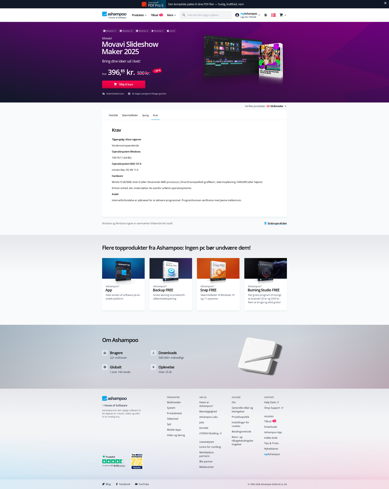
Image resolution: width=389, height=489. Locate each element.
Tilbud (156, 15)
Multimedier (174, 402)
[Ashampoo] (114, 398)
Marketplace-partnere (206, 454)
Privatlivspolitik (240, 417)
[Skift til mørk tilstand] (265, 15)
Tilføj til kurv (126, 84)
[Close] (385, 3)
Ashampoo (272, 454)
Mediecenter (206, 467)
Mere (170, 15)
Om (234, 402)
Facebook (124, 484)
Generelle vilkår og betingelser (242, 409)
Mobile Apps (174, 429)
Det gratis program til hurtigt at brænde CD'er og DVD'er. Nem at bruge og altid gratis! (264, 298)
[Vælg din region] (273, 15)
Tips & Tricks (271, 443)
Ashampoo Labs (208, 417)
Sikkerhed (172, 418)
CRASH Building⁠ (209, 433)
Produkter (138, 15)
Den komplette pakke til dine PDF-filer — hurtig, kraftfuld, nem (206, 4)
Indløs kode (270, 437)
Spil (169, 424)
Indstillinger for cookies (240, 424)
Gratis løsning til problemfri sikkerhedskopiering (169, 296)
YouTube (144, 484)
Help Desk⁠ (270, 402)
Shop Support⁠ (272, 407)
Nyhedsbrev (271, 448)
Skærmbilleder (130, 115)
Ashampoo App (273, 432)
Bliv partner (206, 461)
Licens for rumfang (210, 447)
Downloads (270, 426)
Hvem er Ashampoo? (206, 404)
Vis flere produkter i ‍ (264, 106)
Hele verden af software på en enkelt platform (123, 296)
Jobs (201, 422)
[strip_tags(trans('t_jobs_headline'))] (137, 461)
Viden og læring (176, 435)
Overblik (113, 115)
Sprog (145, 115)
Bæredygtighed (208, 411)
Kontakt (203, 428)
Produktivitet (174, 413)
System (171, 407)
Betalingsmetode (241, 431)
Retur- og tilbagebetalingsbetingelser (243, 440)
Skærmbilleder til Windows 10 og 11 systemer (217, 296)
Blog (108, 484)
